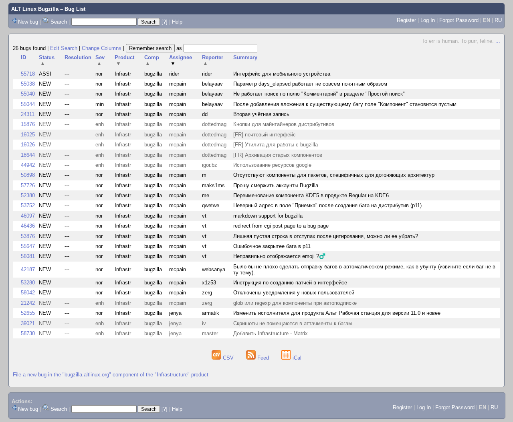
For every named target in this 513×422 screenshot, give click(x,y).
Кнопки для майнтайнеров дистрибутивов (283, 124)
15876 (28, 124)
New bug (28, 22)
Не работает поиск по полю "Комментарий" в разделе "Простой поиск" (319, 94)
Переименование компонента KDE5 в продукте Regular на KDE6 (311, 195)
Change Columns (101, 48)
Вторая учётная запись (261, 114)
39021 (28, 323)
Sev (100, 60)
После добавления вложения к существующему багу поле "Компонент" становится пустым (344, 104)
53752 (28, 205)
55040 (28, 94)
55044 (28, 104)
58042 (28, 293)
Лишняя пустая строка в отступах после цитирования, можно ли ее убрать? (325, 236)
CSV (228, 358)
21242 (28, 303)
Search (58, 22)
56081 (28, 256)
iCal (296, 358)
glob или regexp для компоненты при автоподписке (295, 303)
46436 (28, 226)
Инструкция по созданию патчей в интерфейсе (290, 283)
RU (498, 20)
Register (406, 20)
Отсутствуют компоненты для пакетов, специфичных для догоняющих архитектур (333, 175)
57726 (28, 185)
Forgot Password (459, 20)
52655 (28, 313)
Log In (427, 20)
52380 (28, 195)
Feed (263, 358)
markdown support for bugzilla (268, 216)
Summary (245, 57)
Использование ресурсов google (272, 165)
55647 (28, 246)
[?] (165, 22)
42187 (28, 269)
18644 (28, 155)
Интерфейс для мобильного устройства (281, 74)
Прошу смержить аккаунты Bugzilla (275, 185)
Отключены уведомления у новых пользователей (293, 293)
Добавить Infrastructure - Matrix (270, 333)
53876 (28, 236)
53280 (28, 283)
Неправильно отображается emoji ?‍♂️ (279, 256)
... (497, 41)
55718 (28, 74)
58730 (28, 333)
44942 (28, 165)
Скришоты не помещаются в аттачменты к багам (292, 323)
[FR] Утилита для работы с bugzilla (275, 145)
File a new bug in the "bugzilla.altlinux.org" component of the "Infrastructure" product (110, 375)
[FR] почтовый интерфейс (264, 135)
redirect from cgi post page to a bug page (281, 226)
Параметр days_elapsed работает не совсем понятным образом (310, 84)
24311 (27, 114)
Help (177, 22)
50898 (28, 175)
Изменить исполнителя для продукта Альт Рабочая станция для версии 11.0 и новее (336, 313)
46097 (28, 216)
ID (23, 57)
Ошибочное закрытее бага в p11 (272, 246)
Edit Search (63, 48)
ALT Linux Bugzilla (35, 9)
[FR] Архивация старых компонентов (277, 155)
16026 (28, 145)
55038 (28, 84)
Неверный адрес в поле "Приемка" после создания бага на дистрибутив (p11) (327, 205)
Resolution (78, 57)
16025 (28, 135)
